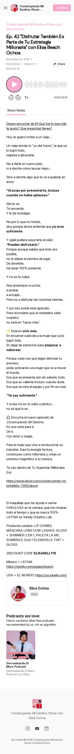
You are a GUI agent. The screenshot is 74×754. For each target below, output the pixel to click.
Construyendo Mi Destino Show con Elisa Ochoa (32, 8)
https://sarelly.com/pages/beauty (29, 566)
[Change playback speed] (26, 97)
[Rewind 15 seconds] (11, 97)
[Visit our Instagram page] (28, 728)
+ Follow (62, 7)
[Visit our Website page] (47, 728)
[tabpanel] (37, 351)
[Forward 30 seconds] (18, 97)
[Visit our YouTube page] (37, 728)
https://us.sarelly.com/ (51, 575)
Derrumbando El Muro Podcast (17, 665)
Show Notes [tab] (16, 110)
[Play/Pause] (14, 84)
